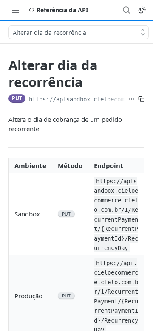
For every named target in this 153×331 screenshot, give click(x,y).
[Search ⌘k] (126, 10)
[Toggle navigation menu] (15, 10)
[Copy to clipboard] (141, 99)
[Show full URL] (131, 99)
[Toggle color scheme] (142, 10)
